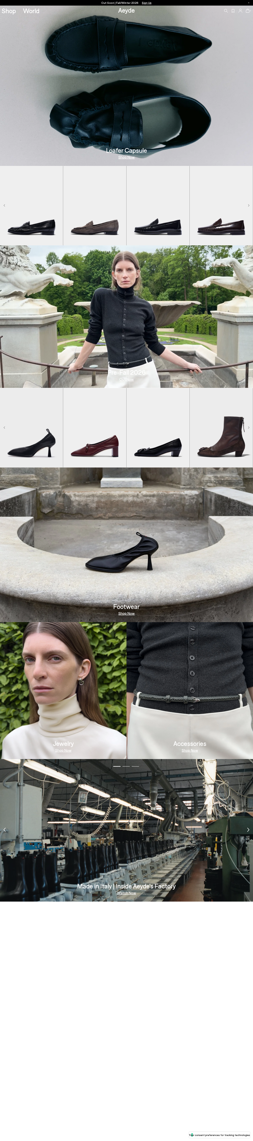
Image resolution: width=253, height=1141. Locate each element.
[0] (247, 11)
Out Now (126, 379)
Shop (9, 10)
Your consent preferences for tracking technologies (219, 1135)
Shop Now (126, 157)
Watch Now (126, 893)
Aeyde (126, 10)
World (31, 10)
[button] (248, 205)
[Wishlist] (233, 11)
